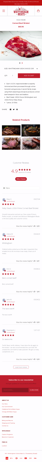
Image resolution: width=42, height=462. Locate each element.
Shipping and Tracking (8, 423)
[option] (21, 46)
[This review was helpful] (34, 359)
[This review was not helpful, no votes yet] (38, 226)
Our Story (5, 404)
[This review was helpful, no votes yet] (34, 226)
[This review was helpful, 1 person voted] (34, 292)
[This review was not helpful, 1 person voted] (38, 261)
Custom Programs (7, 434)
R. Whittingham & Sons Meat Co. (15, 453)
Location (4, 445)
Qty (5, 76)
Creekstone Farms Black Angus (11, 409)
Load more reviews (21, 367)
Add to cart (29, 76)
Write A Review (21, 179)
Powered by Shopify (31, 453)
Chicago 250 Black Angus (9, 411)
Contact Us (5, 425)
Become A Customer (8, 437)
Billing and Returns (7, 420)
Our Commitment (7, 406)
